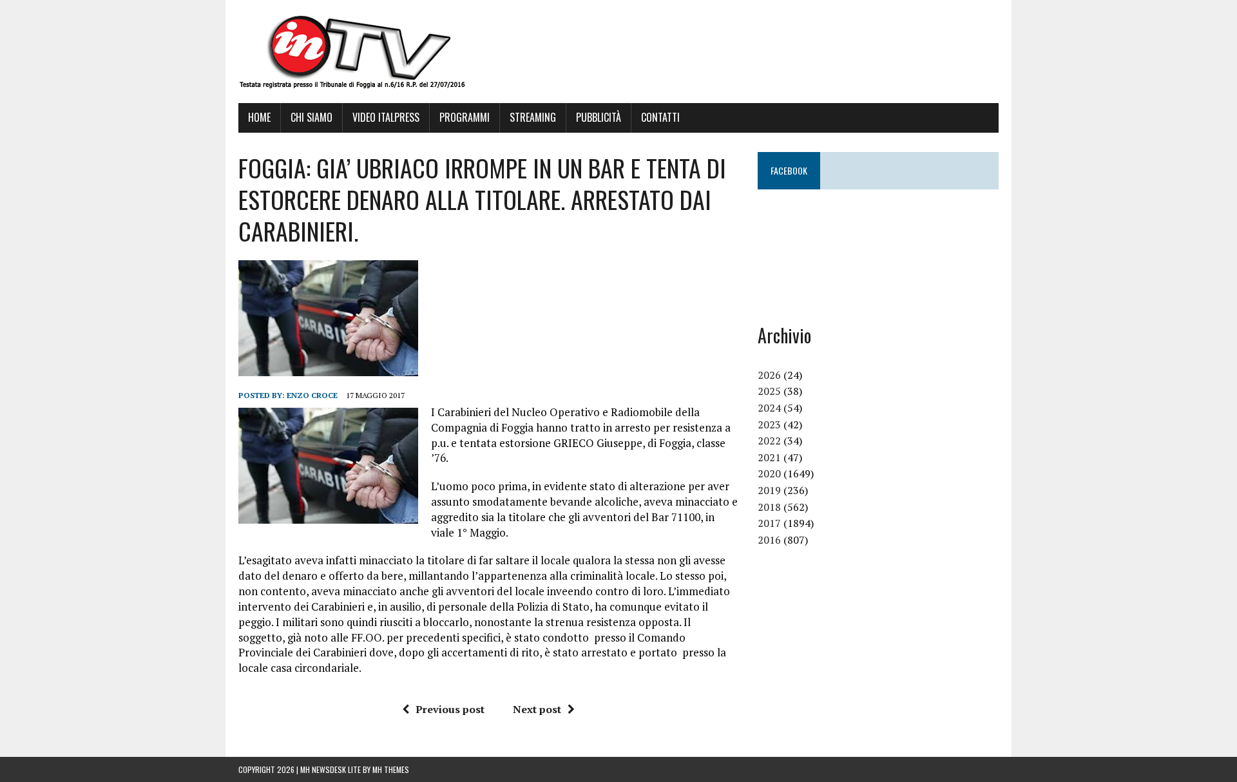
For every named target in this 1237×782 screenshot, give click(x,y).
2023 (769, 424)
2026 (769, 375)
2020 (769, 473)
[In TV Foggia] (618, 51)
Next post (537, 709)
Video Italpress (385, 117)
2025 (769, 391)
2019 (769, 490)
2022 (769, 441)
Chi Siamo (311, 117)
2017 (769, 523)
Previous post (450, 709)
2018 (769, 507)
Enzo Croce (312, 395)
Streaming (533, 117)
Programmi (464, 117)
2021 (769, 457)
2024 (769, 408)
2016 (769, 540)
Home (259, 117)
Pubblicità (598, 117)
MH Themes (390, 769)
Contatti (660, 117)
